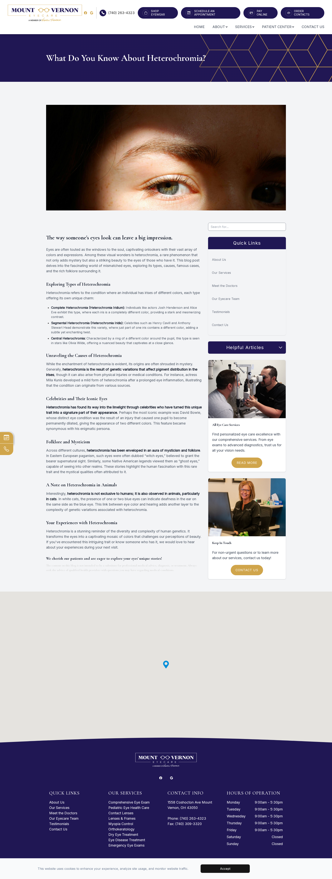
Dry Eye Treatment (123, 835)
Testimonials (221, 312)
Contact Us (313, 27)
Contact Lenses (120, 813)
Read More (247, 463)
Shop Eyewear (158, 12)
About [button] (218, 27)
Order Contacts (302, 12)
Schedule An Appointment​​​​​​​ (204, 12)
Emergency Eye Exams (126, 845)
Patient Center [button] (276, 27)
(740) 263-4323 (121, 13)
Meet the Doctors (224, 286)
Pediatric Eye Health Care (128, 808)
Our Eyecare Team (225, 299)
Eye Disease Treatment (126, 840)
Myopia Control (120, 824)
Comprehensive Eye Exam (129, 802)
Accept (225, 869)
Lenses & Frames (121, 818)
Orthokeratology (121, 829)
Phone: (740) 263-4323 (187, 818)
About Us (219, 260)
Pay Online (262, 12)
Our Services (221, 273)
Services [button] (243, 27)
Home (199, 27)
